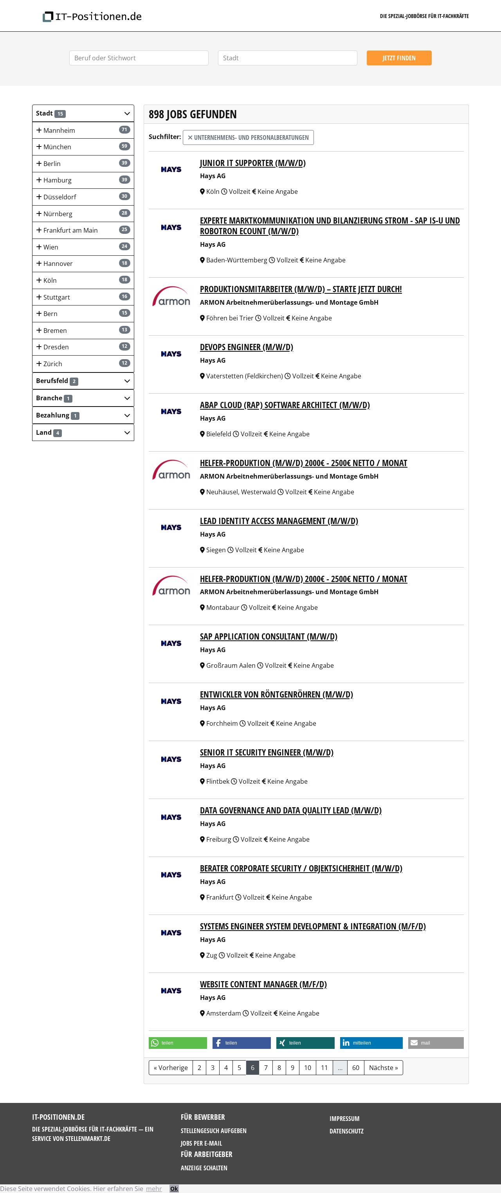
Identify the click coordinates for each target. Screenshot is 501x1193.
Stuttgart (85, 297)
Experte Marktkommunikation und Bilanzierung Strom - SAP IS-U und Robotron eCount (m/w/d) (330, 225)
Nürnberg (85, 214)
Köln (85, 280)
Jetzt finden (399, 58)
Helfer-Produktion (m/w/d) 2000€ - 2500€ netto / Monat (303, 463)
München (85, 147)
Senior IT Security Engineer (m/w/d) (266, 752)
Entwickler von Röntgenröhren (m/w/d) (276, 694)
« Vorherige (171, 1067)
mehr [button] (154, 1188)
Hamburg (85, 180)
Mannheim (85, 130)
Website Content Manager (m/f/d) (263, 984)
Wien (85, 247)
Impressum (345, 1118)
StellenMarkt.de (87, 1138)
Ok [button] (174, 1188)
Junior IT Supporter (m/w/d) (253, 163)
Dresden (85, 347)
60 (355, 1067)
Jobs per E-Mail (201, 1143)
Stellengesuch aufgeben (214, 1130)
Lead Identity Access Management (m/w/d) (279, 521)
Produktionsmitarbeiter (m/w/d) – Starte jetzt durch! (301, 289)
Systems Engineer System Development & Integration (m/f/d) (313, 926)
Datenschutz (347, 1131)
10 (307, 1067)
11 (324, 1067)
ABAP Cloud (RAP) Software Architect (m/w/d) (285, 405)
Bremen (85, 330)
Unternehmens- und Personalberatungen (251, 137)
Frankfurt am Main (85, 230)
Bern (85, 313)
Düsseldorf (85, 197)
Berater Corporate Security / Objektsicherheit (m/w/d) (301, 868)
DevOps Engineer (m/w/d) (246, 347)
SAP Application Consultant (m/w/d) (268, 636)
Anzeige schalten (204, 1168)
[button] (83, 113)
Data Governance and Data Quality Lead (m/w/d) (291, 810)
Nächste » (383, 1067)
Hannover (85, 263)
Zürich (85, 364)
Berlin (85, 163)
